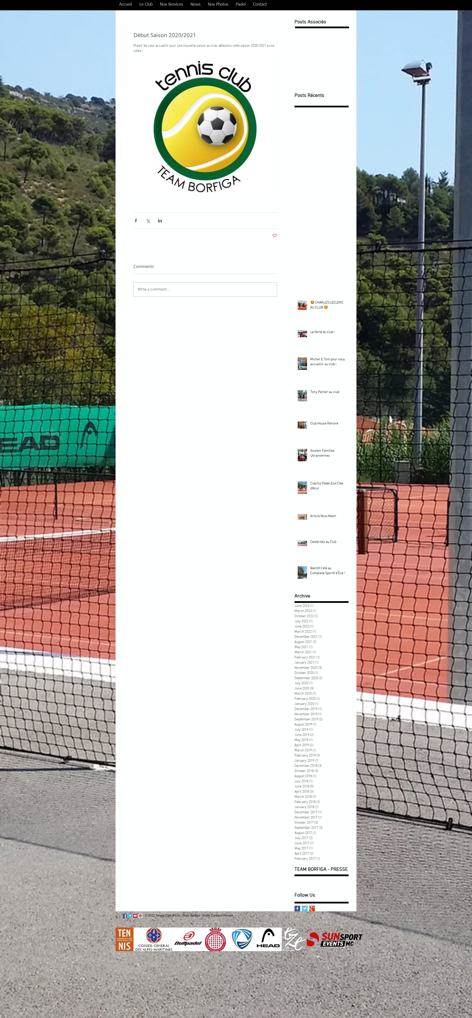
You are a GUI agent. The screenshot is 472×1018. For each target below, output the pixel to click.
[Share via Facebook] (135, 220)
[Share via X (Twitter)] (148, 220)
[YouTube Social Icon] (135, 916)
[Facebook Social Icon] (125, 916)
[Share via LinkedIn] (160, 220)
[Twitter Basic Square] (305, 908)
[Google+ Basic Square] (312, 908)
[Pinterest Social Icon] (140, 916)
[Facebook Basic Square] (297, 908)
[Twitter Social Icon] (130, 916)
